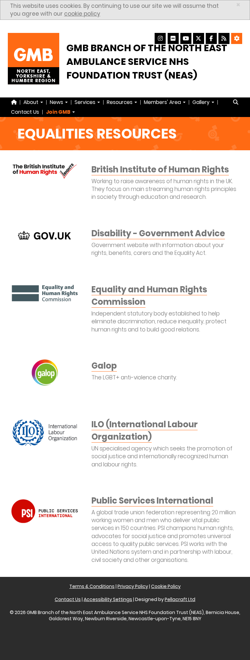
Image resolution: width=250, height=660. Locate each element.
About (31, 102)
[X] (198, 38)
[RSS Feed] (223, 38)
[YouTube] (185, 38)
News (57, 102)
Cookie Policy (166, 586)
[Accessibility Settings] (236, 38)
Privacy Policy (133, 586)
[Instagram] (160, 38)
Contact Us (25, 112)
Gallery (201, 102)
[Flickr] (173, 38)
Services (86, 102)
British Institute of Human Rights (160, 169)
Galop (104, 366)
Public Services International (152, 500)
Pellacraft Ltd (180, 599)
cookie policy (82, 14)
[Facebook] (211, 38)
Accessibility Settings (108, 599)
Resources (120, 102)
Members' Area (163, 102)
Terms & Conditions (92, 586)
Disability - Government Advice (158, 233)
